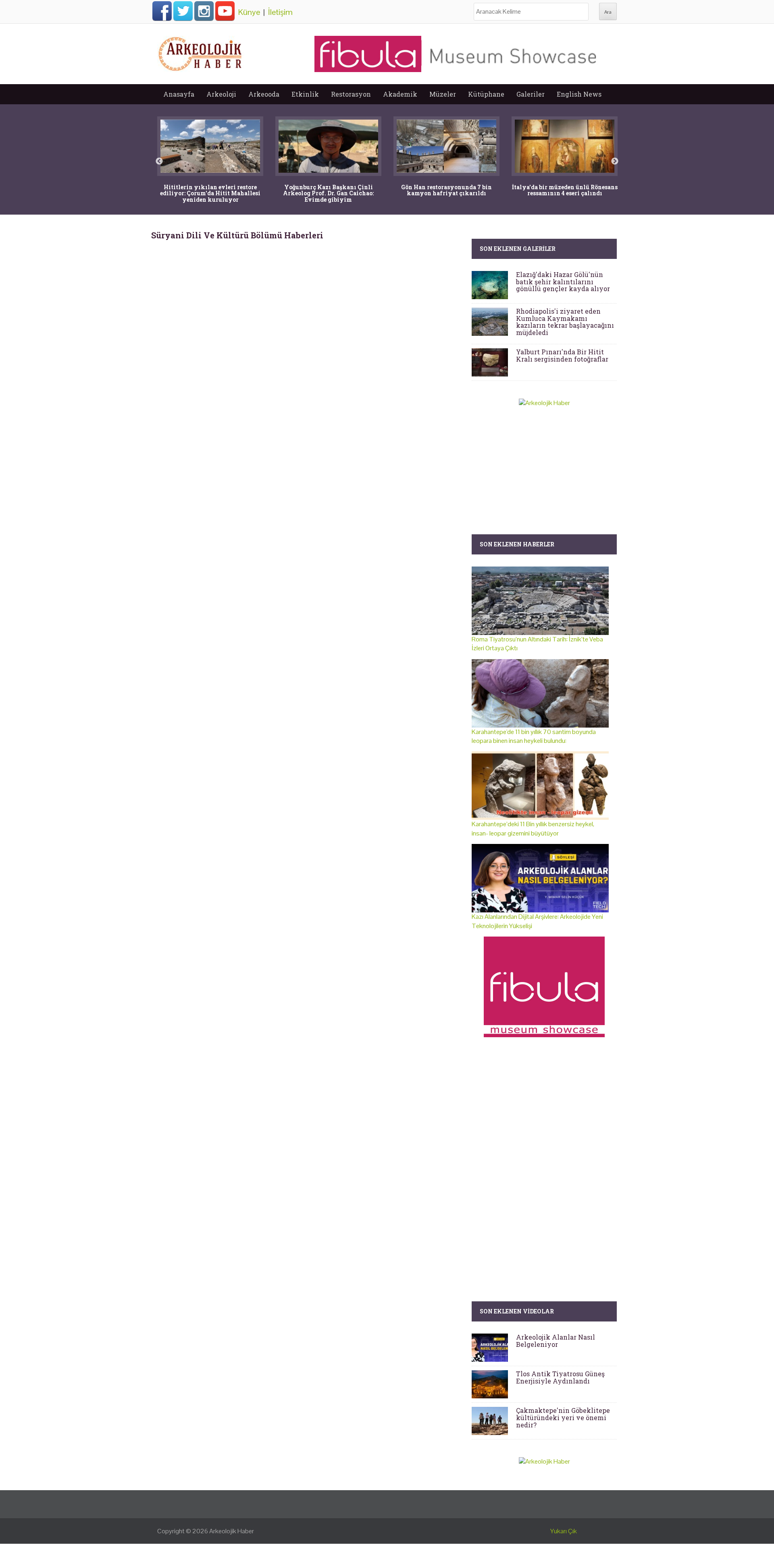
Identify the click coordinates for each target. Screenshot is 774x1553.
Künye (249, 12)
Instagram (204, 11)
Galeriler (530, 94)
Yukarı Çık (563, 1531)
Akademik (400, 94)
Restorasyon (351, 94)
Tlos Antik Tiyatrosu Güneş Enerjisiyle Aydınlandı (560, 1377)
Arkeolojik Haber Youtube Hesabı (225, 11)
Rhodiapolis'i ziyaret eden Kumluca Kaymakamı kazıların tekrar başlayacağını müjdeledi (565, 322)
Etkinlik (305, 94)
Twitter (183, 11)
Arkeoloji (221, 94)
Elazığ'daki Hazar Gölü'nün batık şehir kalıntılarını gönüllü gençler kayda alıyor (563, 281)
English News (579, 94)
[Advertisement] (308, 308)
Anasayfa (178, 94)
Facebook (162, 11)
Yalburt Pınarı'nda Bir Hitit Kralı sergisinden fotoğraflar (562, 355)
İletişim (280, 12)
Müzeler (442, 94)
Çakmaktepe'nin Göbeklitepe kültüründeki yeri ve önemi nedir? (563, 1417)
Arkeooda (263, 94)
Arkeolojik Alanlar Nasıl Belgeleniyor (555, 1340)
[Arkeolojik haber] (200, 52)
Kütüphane (486, 94)
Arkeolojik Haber (231, 1531)
